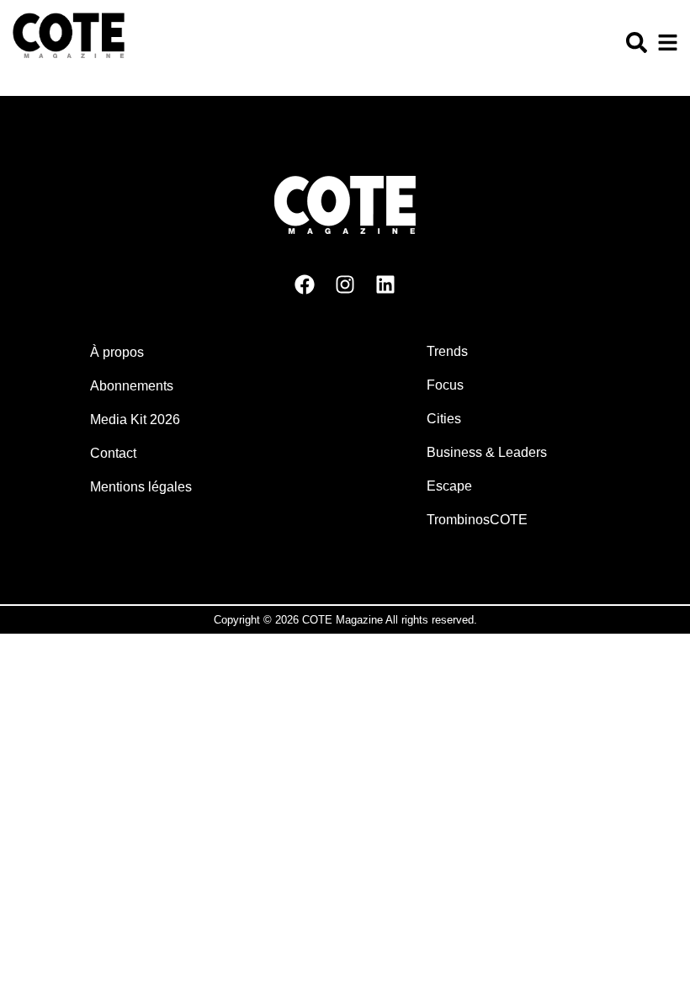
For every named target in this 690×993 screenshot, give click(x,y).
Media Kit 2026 (135, 419)
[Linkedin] (385, 284)
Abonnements (131, 386)
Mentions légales (141, 487)
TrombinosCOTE (477, 519)
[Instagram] (345, 284)
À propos (117, 352)
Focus (445, 385)
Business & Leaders (487, 452)
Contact (113, 453)
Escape (449, 486)
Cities (444, 419)
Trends (447, 351)
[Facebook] (304, 284)
